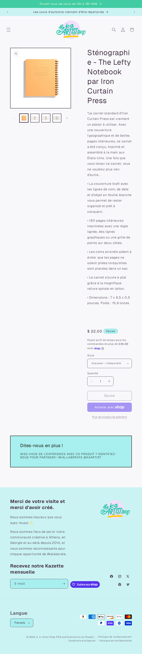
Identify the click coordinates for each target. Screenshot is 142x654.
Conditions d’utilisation (82, 640)
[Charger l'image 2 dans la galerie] (34, 118)
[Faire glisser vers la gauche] (14, 118)
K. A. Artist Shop (45, 637)
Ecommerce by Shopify (80, 637)
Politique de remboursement (115, 636)
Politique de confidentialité (115, 640)
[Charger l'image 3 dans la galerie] (45, 118)
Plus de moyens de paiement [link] (109, 416)
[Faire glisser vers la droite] (67, 118)
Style (90, 355)
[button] (8, 29)
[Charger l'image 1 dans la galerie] (23, 118)
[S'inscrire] (63, 584)
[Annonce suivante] (134, 12)
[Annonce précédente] (8, 12)
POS (58, 637)
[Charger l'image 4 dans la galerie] (57, 118)
